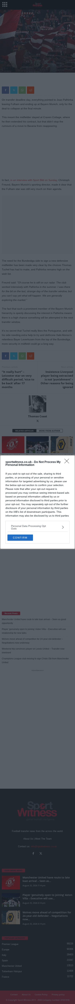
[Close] (67, 462)
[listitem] (37, 527)
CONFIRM (20, 537)
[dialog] (37, 502)
